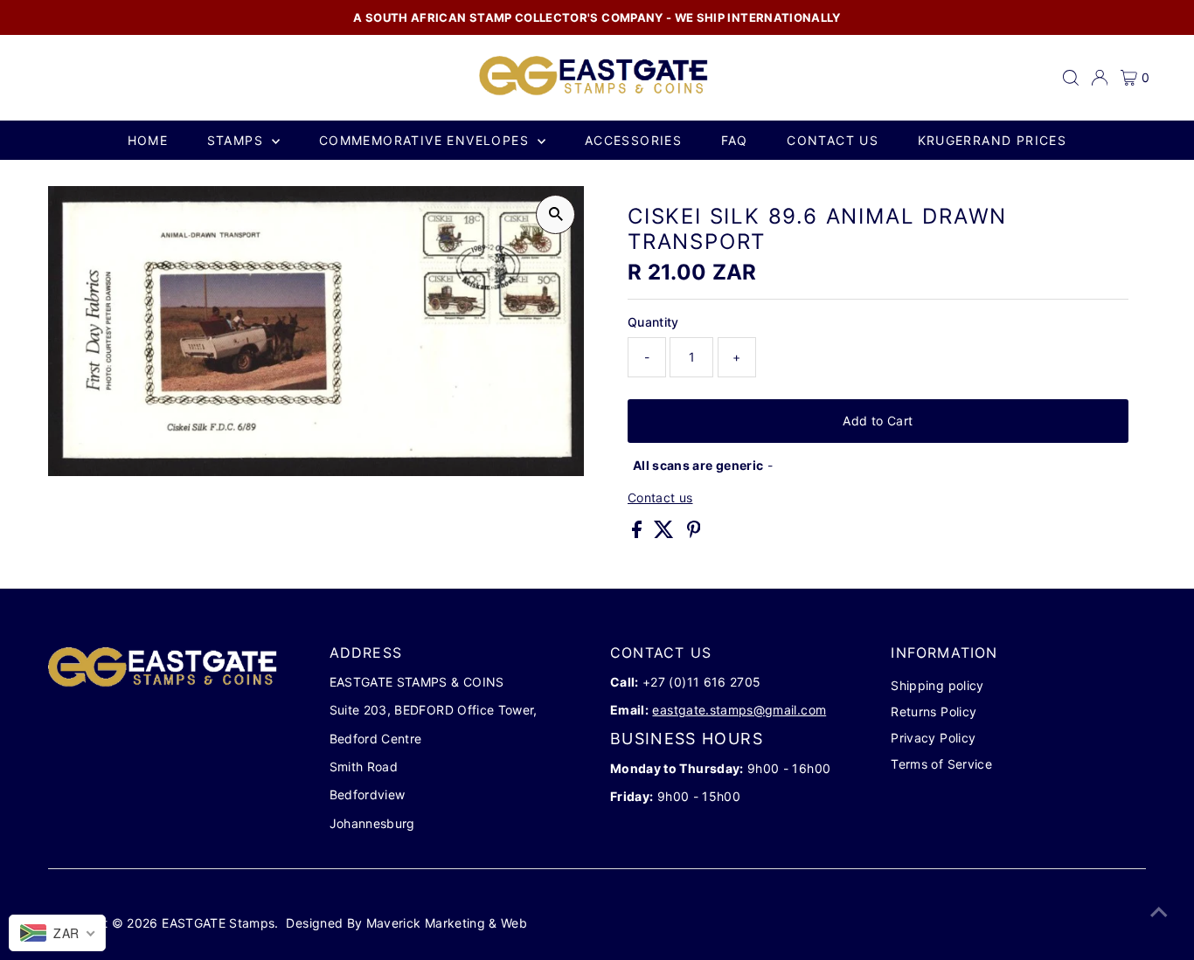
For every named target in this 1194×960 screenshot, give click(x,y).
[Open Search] (1071, 78)
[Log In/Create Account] (1099, 78)
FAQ (734, 140)
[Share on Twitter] (665, 533)
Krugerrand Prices (992, 140)
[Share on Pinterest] (694, 533)
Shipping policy (937, 685)
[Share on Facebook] (638, 533)
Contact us (832, 140)
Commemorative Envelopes (426, 140)
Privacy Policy (933, 737)
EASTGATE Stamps (218, 922)
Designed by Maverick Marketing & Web (406, 922)
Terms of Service (941, 763)
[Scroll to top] (1159, 911)
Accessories (633, 140)
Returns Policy (933, 711)
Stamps (237, 140)
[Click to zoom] (555, 214)
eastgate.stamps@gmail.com (739, 709)
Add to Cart (878, 420)
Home (148, 140)
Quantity (653, 321)
